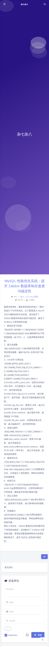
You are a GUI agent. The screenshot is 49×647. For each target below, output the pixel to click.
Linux (31, 296)
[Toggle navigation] (45, 4)
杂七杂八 (24, 4)
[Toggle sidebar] (4, 4)
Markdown (12, 635)
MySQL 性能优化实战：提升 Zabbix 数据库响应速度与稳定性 (24, 285)
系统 (36, 296)
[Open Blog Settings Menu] (42, 639)
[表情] (27, 635)
